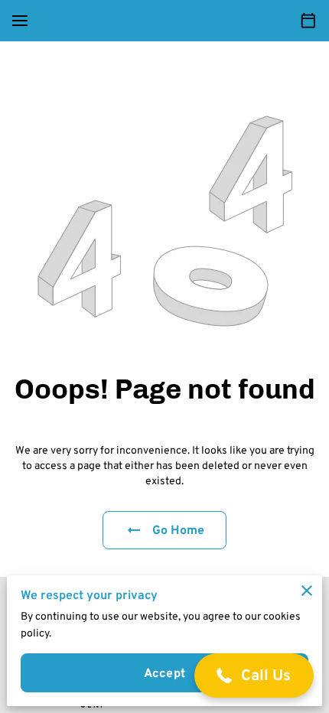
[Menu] (20, 20)
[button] (254, 675)
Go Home (178, 530)
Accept (164, 673)
